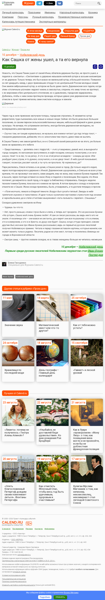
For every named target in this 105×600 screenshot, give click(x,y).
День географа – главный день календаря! (49, 373)
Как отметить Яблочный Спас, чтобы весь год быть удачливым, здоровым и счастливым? (51, 493)
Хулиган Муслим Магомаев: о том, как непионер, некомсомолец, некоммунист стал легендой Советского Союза (86, 494)
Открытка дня (71, 31)
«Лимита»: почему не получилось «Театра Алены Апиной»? (17, 432)
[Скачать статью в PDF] (95, 66)
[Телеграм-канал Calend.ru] (39, 3)
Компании (8, 17)
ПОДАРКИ (88, 31)
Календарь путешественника (18, 21)
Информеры (49, 529)
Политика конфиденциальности (14, 582)
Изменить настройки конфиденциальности (18, 585)
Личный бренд (67, 36)
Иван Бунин (95, 250)
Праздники (34, 12)
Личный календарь (13, 12)
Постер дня (95, 255)
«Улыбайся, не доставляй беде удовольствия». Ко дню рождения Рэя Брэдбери (50, 435)
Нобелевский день (32, 54)
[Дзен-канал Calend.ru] (49, 3)
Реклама (29, 529)
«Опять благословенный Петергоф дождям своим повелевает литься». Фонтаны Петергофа (15, 493)
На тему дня (33, 36)
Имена (30, 41)
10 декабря (9, 67)
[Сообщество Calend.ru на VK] (60, 3)
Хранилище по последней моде (14, 371)
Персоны (23, 17)
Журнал (15, 49)
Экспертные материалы (52, 21)
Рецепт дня (50, 36)
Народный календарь (72, 12)
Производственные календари (75, 17)
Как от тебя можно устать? (84, 326)
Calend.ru (6, 49)
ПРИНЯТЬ (60, 597)
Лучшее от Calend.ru (15, 393)
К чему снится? (46, 41)
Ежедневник (53, 31)
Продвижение (18, 529)
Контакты (39, 529)
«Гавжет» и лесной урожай (84, 371)
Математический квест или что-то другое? (49, 328)
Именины (50, 12)
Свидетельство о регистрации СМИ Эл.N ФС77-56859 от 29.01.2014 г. (28, 561)
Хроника (93, 12)
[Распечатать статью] (101, 66)
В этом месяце (34, 31)
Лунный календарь (43, 17)
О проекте (6, 529)
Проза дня (85, 36)
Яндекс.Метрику (71, 593)
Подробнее (45, 597)
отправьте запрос (19, 572)
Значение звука (14, 325)
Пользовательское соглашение (14, 579)
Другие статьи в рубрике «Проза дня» (25, 288)
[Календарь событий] (11, 3)
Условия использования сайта (13, 575)
